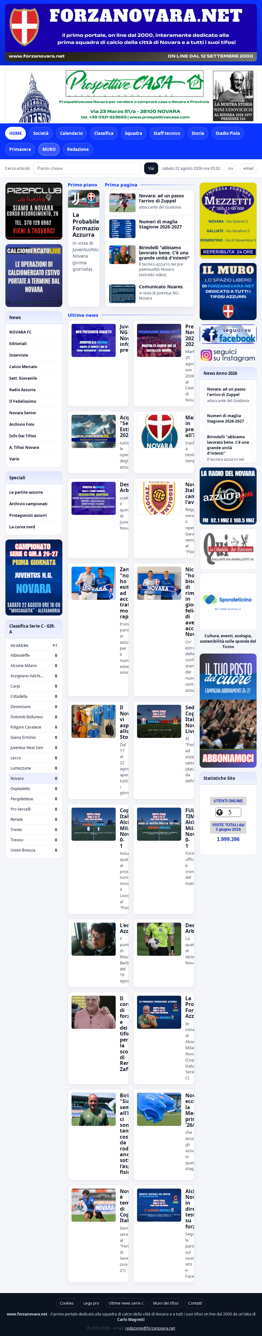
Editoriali (18, 343)
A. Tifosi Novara (24, 447)
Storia (198, 133)
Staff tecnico (167, 133)
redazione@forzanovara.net (150, 1328)
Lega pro (91, 1303)
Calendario (71, 133)
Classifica (103, 133)
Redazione (78, 149)
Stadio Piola (228, 133)
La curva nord (22, 527)
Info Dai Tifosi (22, 436)
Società (41, 133)
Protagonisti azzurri (28, 515)
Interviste (18, 355)
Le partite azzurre (26, 492)
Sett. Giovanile (23, 378)
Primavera (20, 149)
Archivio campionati (28, 504)
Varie (14, 459)
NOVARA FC (20, 332)
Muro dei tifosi (166, 1303)
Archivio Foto (21, 424)
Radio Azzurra (22, 389)
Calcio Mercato (23, 366)
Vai (151, 168)
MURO (49, 149)
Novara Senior (22, 413)
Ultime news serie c (126, 1303)
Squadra (133, 133)
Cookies (67, 1303)
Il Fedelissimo (22, 401)
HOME (15, 133)
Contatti (195, 1303)
